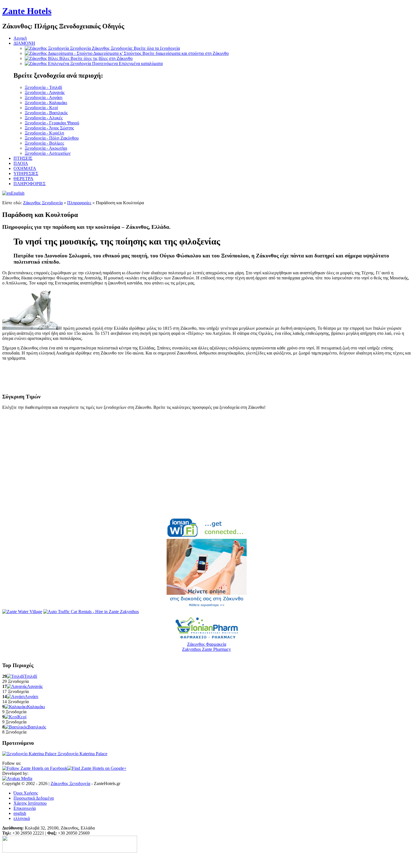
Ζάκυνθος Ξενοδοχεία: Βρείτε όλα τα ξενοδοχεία (125, 48)
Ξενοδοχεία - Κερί (41, 107)
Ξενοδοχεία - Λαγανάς (45, 92)
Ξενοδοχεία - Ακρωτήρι (46, 148)
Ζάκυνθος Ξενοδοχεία (43, 202)
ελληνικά (21, 818)
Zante (26, 11)
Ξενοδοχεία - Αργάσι (43, 97)
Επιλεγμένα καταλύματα (127, 63)
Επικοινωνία (24, 808)
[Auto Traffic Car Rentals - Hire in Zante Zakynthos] (91, 611)
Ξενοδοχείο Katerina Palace (81, 753)
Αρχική (20, 38)
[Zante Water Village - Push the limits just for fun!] (22, 611)
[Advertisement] (68, 378)
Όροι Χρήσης (25, 793)
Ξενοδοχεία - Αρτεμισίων (48, 153)
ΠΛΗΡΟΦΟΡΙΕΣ (29, 183)
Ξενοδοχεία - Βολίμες (44, 143)
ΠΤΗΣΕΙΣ (22, 158)
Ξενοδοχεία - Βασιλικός (46, 112)
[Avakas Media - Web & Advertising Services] (17, 778)
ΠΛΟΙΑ (20, 163)
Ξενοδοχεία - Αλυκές (44, 117)
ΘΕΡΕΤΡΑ (23, 178)
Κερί (22, 716)
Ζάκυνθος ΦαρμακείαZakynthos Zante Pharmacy (206, 647)
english (19, 813)
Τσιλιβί (30, 676)
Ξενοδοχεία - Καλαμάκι (46, 102)
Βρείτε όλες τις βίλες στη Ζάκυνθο (96, 58)
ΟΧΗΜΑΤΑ (24, 168)
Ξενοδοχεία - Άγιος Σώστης (49, 127)
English (17, 193)
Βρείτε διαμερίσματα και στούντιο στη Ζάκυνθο (161, 53)
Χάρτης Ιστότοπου (30, 803)
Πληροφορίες (79, 202)
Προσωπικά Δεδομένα (33, 798)
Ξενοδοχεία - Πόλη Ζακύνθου (52, 138)
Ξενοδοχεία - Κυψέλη (44, 133)
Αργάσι (31, 696)
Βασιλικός (37, 727)
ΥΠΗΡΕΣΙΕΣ (25, 173)
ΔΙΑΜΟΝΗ (24, 43)
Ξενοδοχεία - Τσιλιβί (43, 87)
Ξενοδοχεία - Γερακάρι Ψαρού (52, 122)
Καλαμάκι (36, 706)
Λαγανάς (35, 686)
